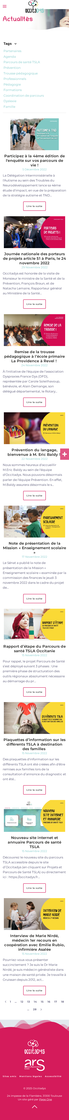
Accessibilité (53, 1076)
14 (35, 1001)
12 (22, 1001)
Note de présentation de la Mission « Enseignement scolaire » (34, 548)
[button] (4, 6)
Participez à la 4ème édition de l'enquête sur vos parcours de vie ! (34, 160)
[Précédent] (5, 1002)
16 (49, 1001)
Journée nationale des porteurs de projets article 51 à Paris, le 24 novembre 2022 (34, 258)
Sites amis (9, 1076)
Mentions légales (30, 1076)
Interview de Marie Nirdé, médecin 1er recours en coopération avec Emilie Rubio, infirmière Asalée (34, 943)
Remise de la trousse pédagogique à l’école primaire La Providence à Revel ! (34, 356)
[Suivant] (41, 1010)
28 (35, 1009)
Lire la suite (34, 206)
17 (55, 1001)
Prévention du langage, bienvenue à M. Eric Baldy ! (34, 452)
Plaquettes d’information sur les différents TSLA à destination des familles (34, 744)
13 (28, 1001)
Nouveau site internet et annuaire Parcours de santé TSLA (34, 842)
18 (62, 1001)
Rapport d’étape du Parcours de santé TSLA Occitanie (34, 648)
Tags (8, 44)
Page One (45, 1099)
